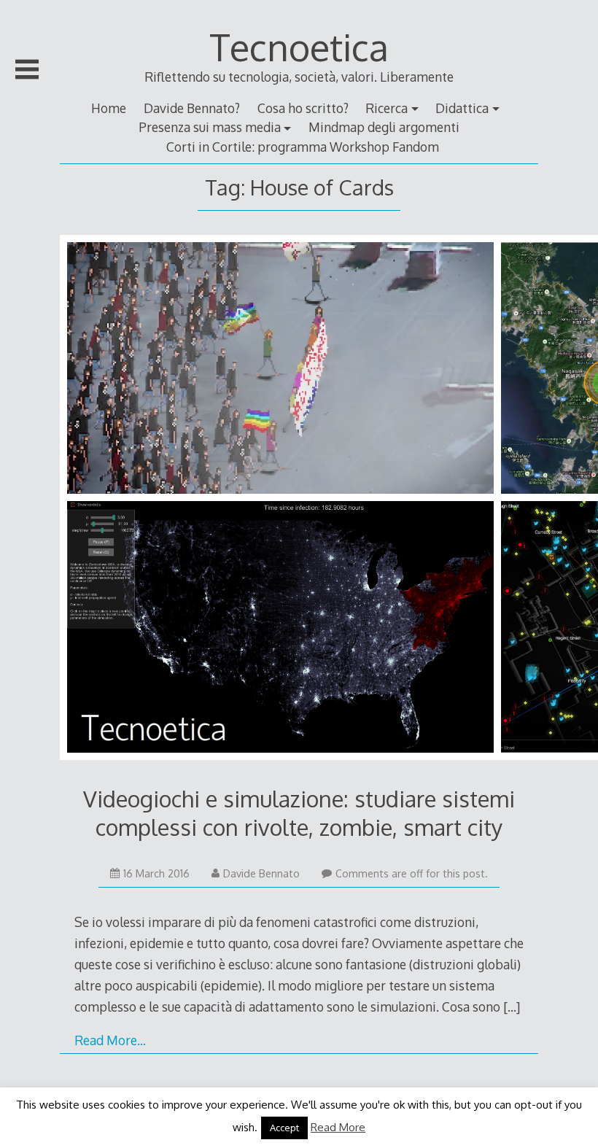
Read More (338, 1127)
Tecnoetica (299, 46)
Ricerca (386, 108)
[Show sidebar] (27, 69)
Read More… (110, 1040)
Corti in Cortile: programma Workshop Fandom (302, 147)
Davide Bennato (261, 873)
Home (108, 108)
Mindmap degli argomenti (383, 127)
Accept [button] (284, 1127)
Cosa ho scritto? (303, 108)
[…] (511, 1006)
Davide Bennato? (192, 108)
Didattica (462, 108)
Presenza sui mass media (210, 127)
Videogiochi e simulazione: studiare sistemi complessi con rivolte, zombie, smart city (299, 812)
